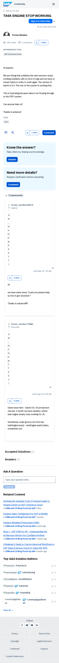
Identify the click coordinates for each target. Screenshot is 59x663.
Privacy (15, 633)
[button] (37, 42)
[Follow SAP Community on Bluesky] (27, 625)
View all (7, 610)
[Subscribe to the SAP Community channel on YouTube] (32, 625)
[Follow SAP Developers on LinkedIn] (37, 625)
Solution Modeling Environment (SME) (21, 523)
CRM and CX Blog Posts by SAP (20, 508)
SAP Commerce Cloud (12, 54)
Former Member (19, 35)
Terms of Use (44, 633)
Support (44, 649)
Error (6, 122)
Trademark (15, 649)
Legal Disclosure (44, 641)
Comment (49, 133)
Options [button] (54, 21)
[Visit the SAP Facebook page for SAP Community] (22, 625)
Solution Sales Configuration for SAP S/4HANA (25, 514)
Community (19, 4)
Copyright (14, 641)
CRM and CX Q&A (12, 11)
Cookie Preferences (15, 656)
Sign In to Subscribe (40, 21)
